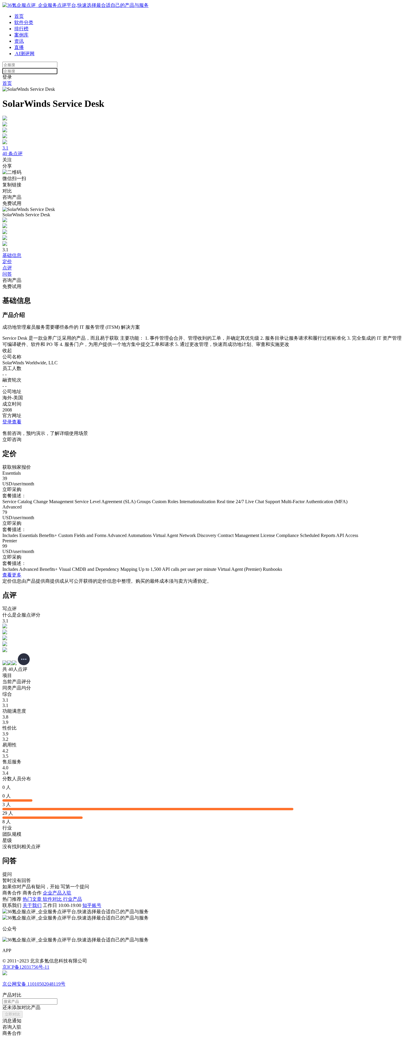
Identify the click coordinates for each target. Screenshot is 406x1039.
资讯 (19, 41)
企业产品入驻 (57, 892)
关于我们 (32, 905)
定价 (7, 261)
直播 (19, 47)
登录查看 (11, 421)
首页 (19, 16)
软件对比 (53, 899)
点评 (7, 267)
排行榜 (21, 28)
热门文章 (33, 899)
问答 (7, 274)
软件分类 (23, 22)
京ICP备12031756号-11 (25, 967)
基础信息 (11, 255)
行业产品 (72, 899)
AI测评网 (24, 53)
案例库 (21, 34)
